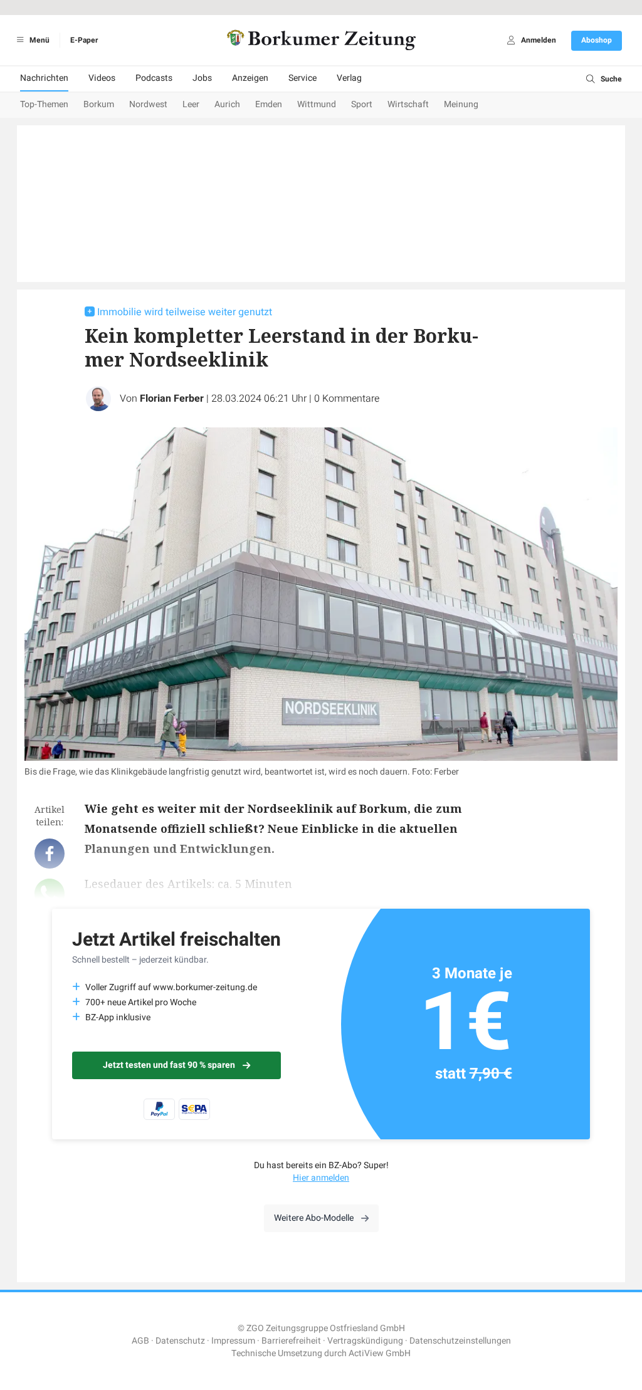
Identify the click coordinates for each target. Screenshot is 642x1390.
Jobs (202, 78)
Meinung (461, 104)
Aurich (227, 104)
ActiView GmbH (380, 1353)
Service (302, 78)
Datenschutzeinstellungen (460, 1340)
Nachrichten (44, 78)
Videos (101, 78)
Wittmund (316, 104)
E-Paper (84, 40)
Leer (190, 104)
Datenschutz (180, 1340)
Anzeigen (250, 78)
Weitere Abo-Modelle (314, 1218)
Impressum (233, 1340)
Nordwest (148, 104)
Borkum (98, 104)
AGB (140, 1340)
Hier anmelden (321, 1177)
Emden (268, 104)
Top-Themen (44, 104)
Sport (361, 104)
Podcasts (153, 78)
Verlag (349, 78)
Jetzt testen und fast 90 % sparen (169, 1065)
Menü (39, 40)
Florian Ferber (172, 398)
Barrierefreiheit (291, 1340)
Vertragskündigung (365, 1340)
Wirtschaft (408, 104)
